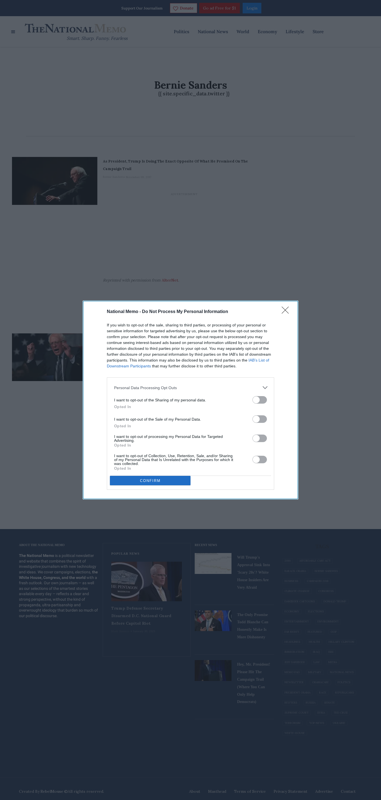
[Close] (287, 312)
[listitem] (190, 388)
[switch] (259, 400)
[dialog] (190, 400)
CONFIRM (150, 481)
